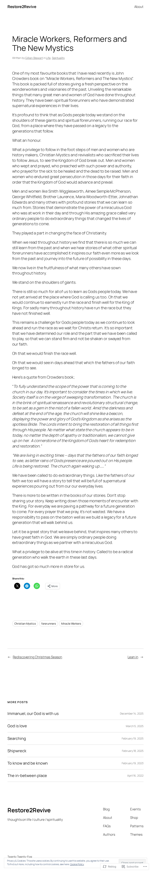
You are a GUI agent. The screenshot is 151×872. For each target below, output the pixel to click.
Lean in (133, 657)
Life (48, 58)
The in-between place (27, 775)
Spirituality (58, 58)
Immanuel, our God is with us (32, 713)
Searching (16, 738)
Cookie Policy (77, 864)
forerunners (48, 623)
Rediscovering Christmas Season (37, 657)
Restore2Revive (21, 6)
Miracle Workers (71, 623)
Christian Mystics (25, 623)
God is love (17, 726)
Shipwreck (16, 751)
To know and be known (27, 763)
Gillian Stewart (34, 58)
